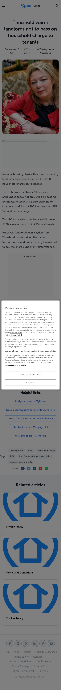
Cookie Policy (16, 335)
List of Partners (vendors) (15, 365)
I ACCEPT (30, 382)
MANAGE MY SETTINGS (30, 374)
